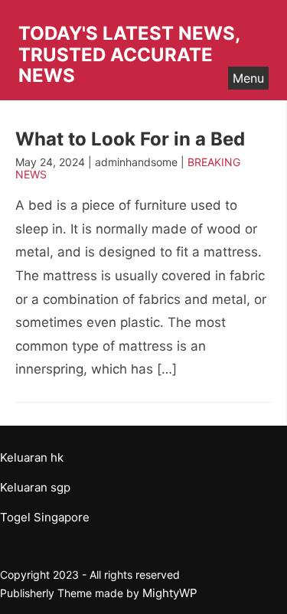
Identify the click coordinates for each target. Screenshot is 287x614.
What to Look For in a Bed (130, 139)
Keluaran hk (32, 457)
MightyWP (169, 593)
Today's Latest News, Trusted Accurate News (129, 54)
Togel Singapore (45, 517)
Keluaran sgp (35, 487)
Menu (248, 78)
